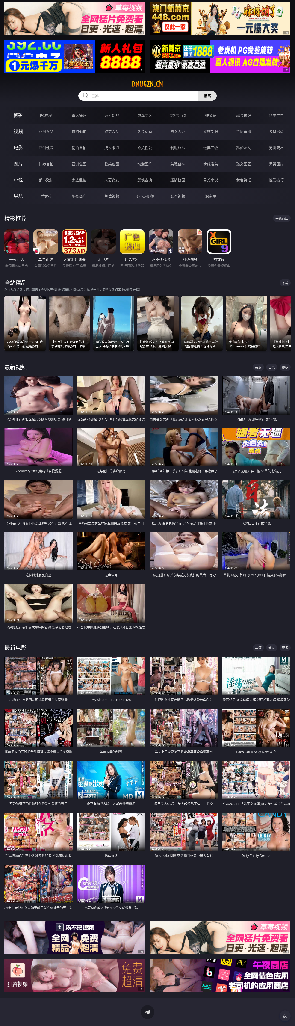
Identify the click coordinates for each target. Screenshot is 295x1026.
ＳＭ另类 (276, 131)
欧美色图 (111, 163)
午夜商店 (79, 196)
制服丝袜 (177, 147)
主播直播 (243, 131)
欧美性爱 (144, 147)
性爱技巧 (276, 180)
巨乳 (271, 367)
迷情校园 (177, 180)
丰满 (258, 648)
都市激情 (46, 180)
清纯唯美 (210, 163)
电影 (18, 148)
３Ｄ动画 (144, 131)
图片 (18, 164)
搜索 (207, 95)
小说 (18, 180)
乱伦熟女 (243, 147)
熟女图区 (243, 163)
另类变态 (276, 147)
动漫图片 (144, 163)
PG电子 (46, 115)
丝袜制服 (210, 131)
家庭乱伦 (79, 180)
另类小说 (210, 180)
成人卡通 (111, 147)
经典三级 (210, 147)
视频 (18, 131)
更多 (285, 367)
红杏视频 (177, 196)
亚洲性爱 (46, 147)
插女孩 (46, 196)
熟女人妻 (177, 131)
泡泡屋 (210, 196)
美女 (258, 367)
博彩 (18, 115)
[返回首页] (285, 1015)
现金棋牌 (243, 115)
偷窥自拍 (46, 163)
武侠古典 (144, 180)
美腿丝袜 (177, 163)
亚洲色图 (79, 163)
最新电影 (15, 647)
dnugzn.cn (147, 84)
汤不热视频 (145, 196)
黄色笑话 (243, 180)
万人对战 (111, 115)
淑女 (271, 648)
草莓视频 (111, 196)
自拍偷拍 (79, 131)
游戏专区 (144, 115)
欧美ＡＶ (111, 131)
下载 (285, 283)
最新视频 (15, 367)
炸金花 (210, 115)
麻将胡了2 (177, 115)
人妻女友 (111, 180)
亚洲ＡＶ (46, 131)
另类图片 (276, 163)
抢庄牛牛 (276, 115)
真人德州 (79, 115)
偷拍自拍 (79, 147)
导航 (18, 196)
